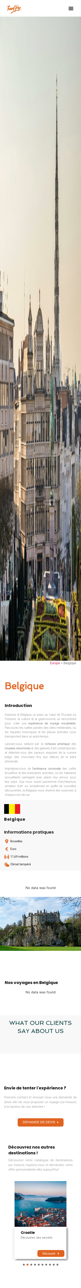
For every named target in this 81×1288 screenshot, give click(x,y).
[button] (71, 8)
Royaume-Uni (33, 1232)
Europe (55, 663)
